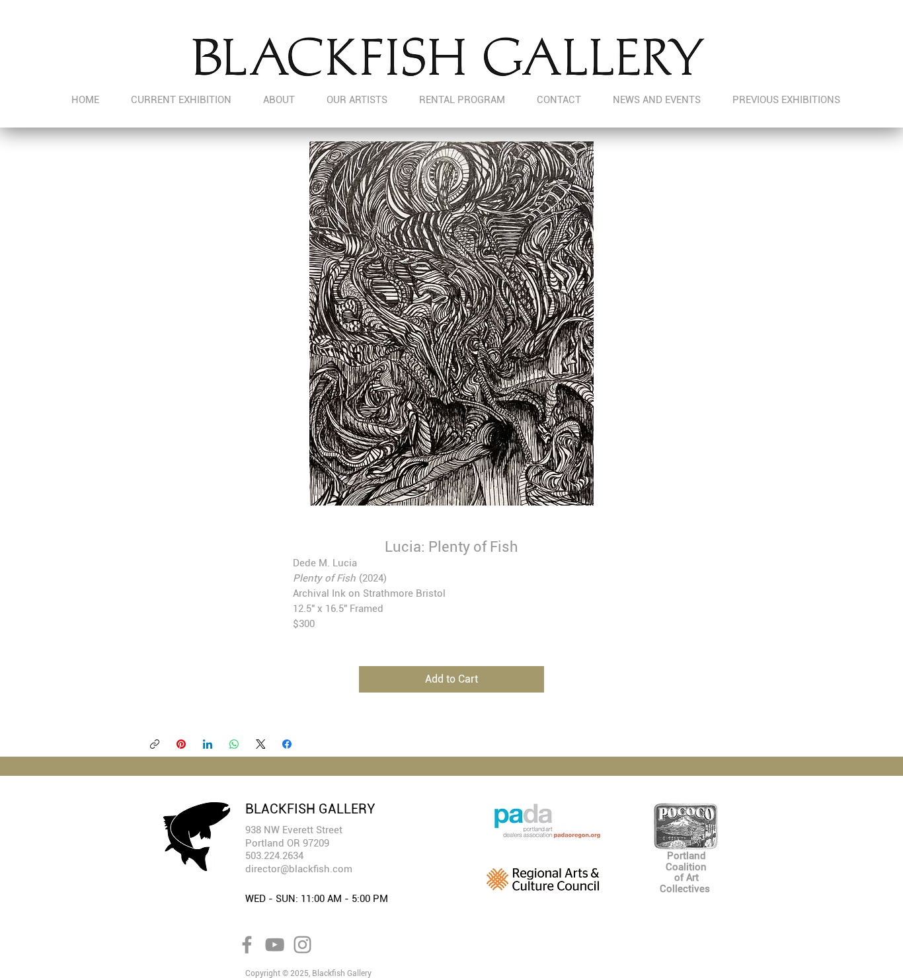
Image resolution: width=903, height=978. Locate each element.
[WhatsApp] (234, 744)
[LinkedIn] (207, 744)
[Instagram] (302, 944)
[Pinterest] (181, 744)
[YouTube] (274, 944)
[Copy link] (154, 744)
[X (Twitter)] (260, 744)
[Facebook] (287, 744)
